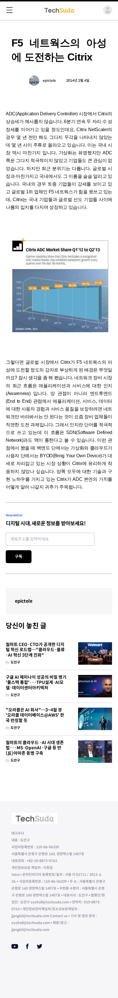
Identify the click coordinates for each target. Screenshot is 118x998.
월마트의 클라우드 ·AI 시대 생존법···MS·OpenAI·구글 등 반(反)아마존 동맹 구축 (35, 748)
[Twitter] (39, 946)
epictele (49, 80)
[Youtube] (14, 946)
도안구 (15, 662)
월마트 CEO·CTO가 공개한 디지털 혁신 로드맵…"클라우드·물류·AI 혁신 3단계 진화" (35, 650)
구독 (18, 556)
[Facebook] (27, 946)
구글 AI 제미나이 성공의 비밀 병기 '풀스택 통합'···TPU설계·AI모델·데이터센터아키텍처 (36, 683)
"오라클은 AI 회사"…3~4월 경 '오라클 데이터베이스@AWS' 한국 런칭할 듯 (35, 715)
